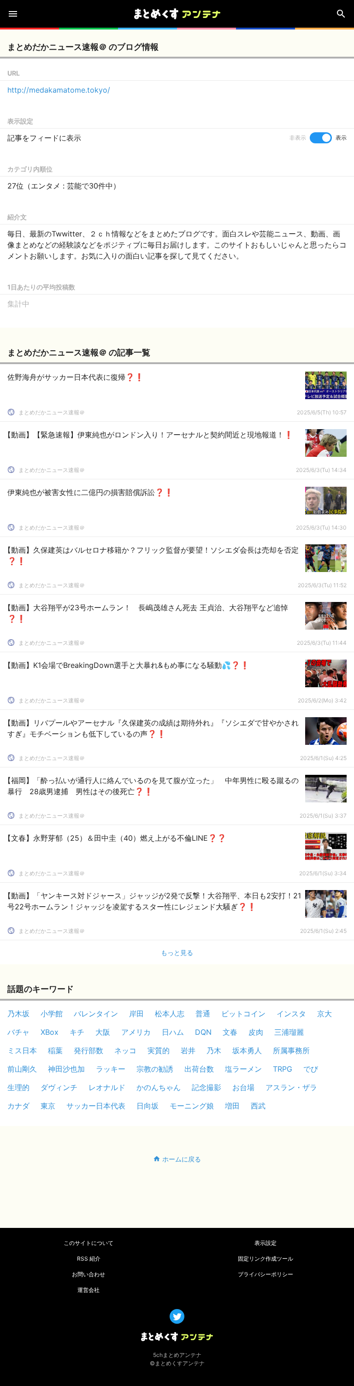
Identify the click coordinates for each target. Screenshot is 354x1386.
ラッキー (110, 1068)
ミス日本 (22, 1050)
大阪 (102, 1032)
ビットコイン (243, 1013)
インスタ (291, 1013)
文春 (230, 1032)
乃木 (213, 1050)
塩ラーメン (243, 1068)
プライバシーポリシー (265, 1274)
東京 (48, 1105)
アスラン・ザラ (291, 1087)
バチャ (18, 1032)
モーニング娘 (192, 1105)
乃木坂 (18, 1013)
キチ (77, 1032)
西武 (258, 1105)
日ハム (173, 1032)
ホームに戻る (181, 1159)
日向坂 (147, 1105)
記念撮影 (206, 1087)
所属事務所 (291, 1050)
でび (310, 1068)
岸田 (136, 1013)
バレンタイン (96, 1013)
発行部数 (88, 1050)
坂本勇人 (247, 1050)
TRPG (282, 1068)
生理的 (18, 1087)
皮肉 (255, 1032)
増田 (232, 1105)
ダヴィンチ (59, 1087)
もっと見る (177, 952)
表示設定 (265, 1242)
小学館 (52, 1013)
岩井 (188, 1050)
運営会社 (88, 1289)
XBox (50, 1032)
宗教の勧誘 (154, 1068)
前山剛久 (22, 1068)
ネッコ (125, 1050)
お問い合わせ (88, 1274)
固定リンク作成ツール (265, 1258)
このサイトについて (88, 1242)
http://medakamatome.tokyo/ (58, 89)
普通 (202, 1013)
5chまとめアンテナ (177, 1354)
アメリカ (136, 1032)
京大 (324, 1013)
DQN (203, 1032)
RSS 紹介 (88, 1258)
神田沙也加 (66, 1068)
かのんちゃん (158, 1087)
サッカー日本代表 (95, 1105)
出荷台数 (199, 1068)
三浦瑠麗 (289, 1032)
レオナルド (106, 1087)
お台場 (243, 1087)
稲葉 (55, 1050)
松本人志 (169, 1013)
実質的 (159, 1050)
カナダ (18, 1105)
